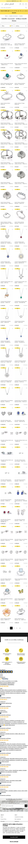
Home (2, 816)
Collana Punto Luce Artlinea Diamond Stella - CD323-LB (21, 401)
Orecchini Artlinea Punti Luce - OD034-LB (7, 441)
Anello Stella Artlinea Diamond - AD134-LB (19, 223)
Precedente (3, 684)
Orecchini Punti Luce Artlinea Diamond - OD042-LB (7, 560)
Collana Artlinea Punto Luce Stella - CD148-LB (21, 282)
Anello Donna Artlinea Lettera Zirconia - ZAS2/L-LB (21, 124)
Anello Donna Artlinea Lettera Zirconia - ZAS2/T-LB (7, 163)
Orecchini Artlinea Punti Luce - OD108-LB (7, 461)
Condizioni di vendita (19, 816)
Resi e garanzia (18, 819)
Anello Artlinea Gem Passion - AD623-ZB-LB (21, 64)
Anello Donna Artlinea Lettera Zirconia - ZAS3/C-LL (21, 163)
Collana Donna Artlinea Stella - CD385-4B (6, 322)
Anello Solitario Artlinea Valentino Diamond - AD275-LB (7, 223)
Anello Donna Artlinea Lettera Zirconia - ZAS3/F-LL (21, 183)
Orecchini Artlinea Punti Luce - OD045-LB (21, 441)
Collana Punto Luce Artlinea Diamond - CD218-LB (7, 401)
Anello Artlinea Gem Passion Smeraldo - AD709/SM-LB (7, 84)
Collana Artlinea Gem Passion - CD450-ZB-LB (6, 262)
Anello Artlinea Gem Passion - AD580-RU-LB (7, 64)
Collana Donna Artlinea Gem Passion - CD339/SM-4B (21, 302)
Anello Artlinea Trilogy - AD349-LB (20, 104)
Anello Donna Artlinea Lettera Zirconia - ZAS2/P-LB (7, 143)
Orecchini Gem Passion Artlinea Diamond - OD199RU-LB (6, 520)
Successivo (10, 684)
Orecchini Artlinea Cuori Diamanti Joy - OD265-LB (6, 421)
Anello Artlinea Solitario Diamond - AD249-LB (20, 84)
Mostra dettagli (14, 841)
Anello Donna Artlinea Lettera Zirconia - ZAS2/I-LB (7, 124)
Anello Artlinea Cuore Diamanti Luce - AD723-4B (6, 44)
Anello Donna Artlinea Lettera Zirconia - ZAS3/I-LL (7, 203)
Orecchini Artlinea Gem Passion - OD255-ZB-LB (20, 421)
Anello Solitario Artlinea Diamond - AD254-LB (20, 44)
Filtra (6, 25)
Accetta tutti (14, 837)
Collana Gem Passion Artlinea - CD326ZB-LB (19, 342)
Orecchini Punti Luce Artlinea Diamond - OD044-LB (21, 560)
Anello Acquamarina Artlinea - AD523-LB (21, 580)
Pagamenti (17, 821)
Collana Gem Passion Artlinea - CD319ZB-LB (5, 342)
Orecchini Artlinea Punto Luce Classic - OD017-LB (20, 461)
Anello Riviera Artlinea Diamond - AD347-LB (19, 203)
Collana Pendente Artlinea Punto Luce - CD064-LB (6, 361)
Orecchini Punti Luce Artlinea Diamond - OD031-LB (7, 540)
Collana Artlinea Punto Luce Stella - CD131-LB (7, 282)
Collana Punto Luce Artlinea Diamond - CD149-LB (21, 381)
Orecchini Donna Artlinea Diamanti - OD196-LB (6, 500)
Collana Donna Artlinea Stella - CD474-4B (20, 322)
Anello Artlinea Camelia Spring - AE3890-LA (6, 619)
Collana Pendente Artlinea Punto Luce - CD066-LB (6, 381)
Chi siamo (3, 821)
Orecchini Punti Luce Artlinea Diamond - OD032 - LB (21, 540)
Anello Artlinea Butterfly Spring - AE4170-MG (20, 599)
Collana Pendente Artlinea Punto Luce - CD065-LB (20, 361)
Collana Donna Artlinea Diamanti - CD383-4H (6, 302)
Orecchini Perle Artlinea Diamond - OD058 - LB (20, 520)
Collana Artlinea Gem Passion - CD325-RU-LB (20, 243)
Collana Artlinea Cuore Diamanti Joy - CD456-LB (6, 243)
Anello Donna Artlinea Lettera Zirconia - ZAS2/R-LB (21, 143)
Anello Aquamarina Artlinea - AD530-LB (7, 599)
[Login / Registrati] (20, 4)
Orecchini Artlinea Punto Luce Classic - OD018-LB (6, 480)
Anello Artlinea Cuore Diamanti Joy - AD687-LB (20, 619)
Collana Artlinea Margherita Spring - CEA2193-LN (20, 262)
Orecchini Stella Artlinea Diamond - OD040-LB (6, 580)
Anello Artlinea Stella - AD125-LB (6, 104)
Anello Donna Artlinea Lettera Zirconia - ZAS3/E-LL (7, 183)
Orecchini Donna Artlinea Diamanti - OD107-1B (20, 480)
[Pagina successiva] (19, 628)
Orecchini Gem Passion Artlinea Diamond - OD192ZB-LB (21, 500)
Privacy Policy (8, 808)
